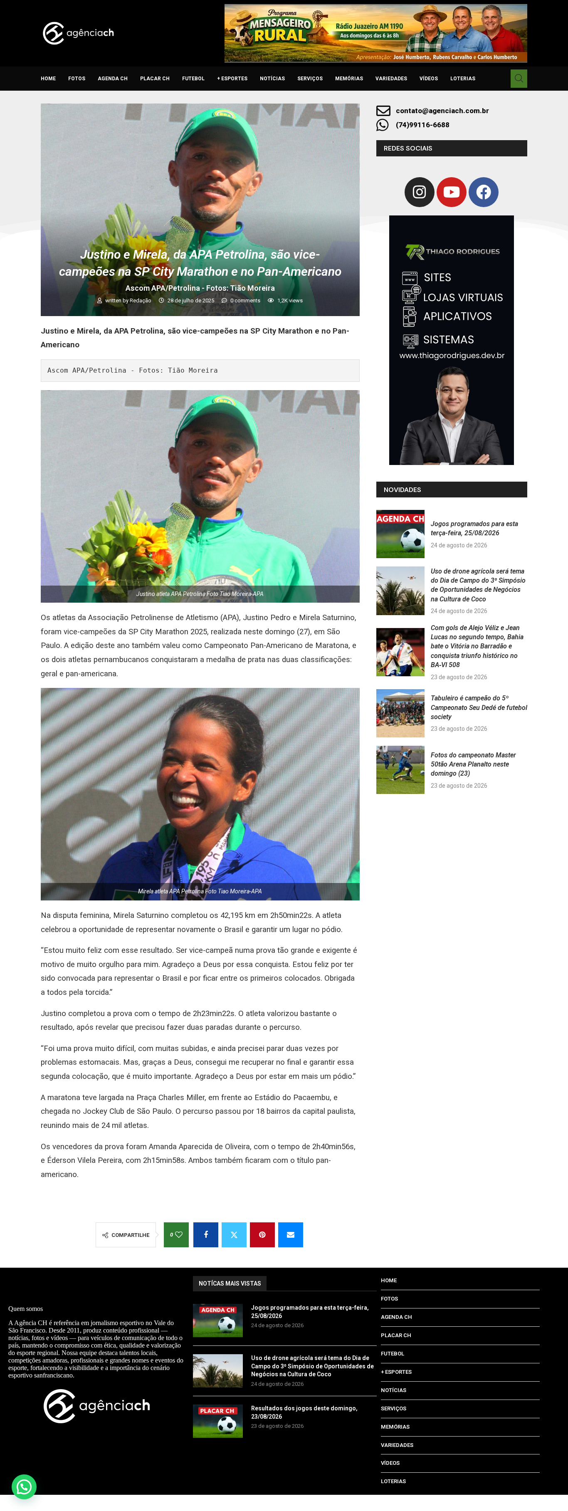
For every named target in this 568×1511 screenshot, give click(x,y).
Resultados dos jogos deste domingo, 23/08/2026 (304, 1412)
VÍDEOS (429, 79)
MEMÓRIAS (349, 79)
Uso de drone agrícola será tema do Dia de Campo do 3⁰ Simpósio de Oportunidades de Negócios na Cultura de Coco (312, 1366)
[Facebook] (484, 192)
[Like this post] (179, 1234)
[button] (24, 1486)
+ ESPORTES (232, 79)
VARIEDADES (391, 79)
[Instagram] (420, 192)
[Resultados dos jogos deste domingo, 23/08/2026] (218, 1421)
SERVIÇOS (310, 79)
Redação (141, 300)
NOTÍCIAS (272, 79)
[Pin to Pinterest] (262, 1234)
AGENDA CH (113, 79)
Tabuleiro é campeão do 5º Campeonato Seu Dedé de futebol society (479, 707)
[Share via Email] (290, 1234)
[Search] (519, 78)
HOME (48, 79)
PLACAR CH (155, 79)
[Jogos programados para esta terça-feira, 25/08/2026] (400, 534)
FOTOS (76, 79)
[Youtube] (452, 192)
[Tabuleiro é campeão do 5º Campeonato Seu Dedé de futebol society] (400, 713)
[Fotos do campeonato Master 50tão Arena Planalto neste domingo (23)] (400, 770)
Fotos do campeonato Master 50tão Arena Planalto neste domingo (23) (473, 764)
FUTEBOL (193, 79)
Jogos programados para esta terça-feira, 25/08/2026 (310, 1311)
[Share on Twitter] (234, 1234)
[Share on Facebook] (205, 1234)
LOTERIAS (462, 79)
